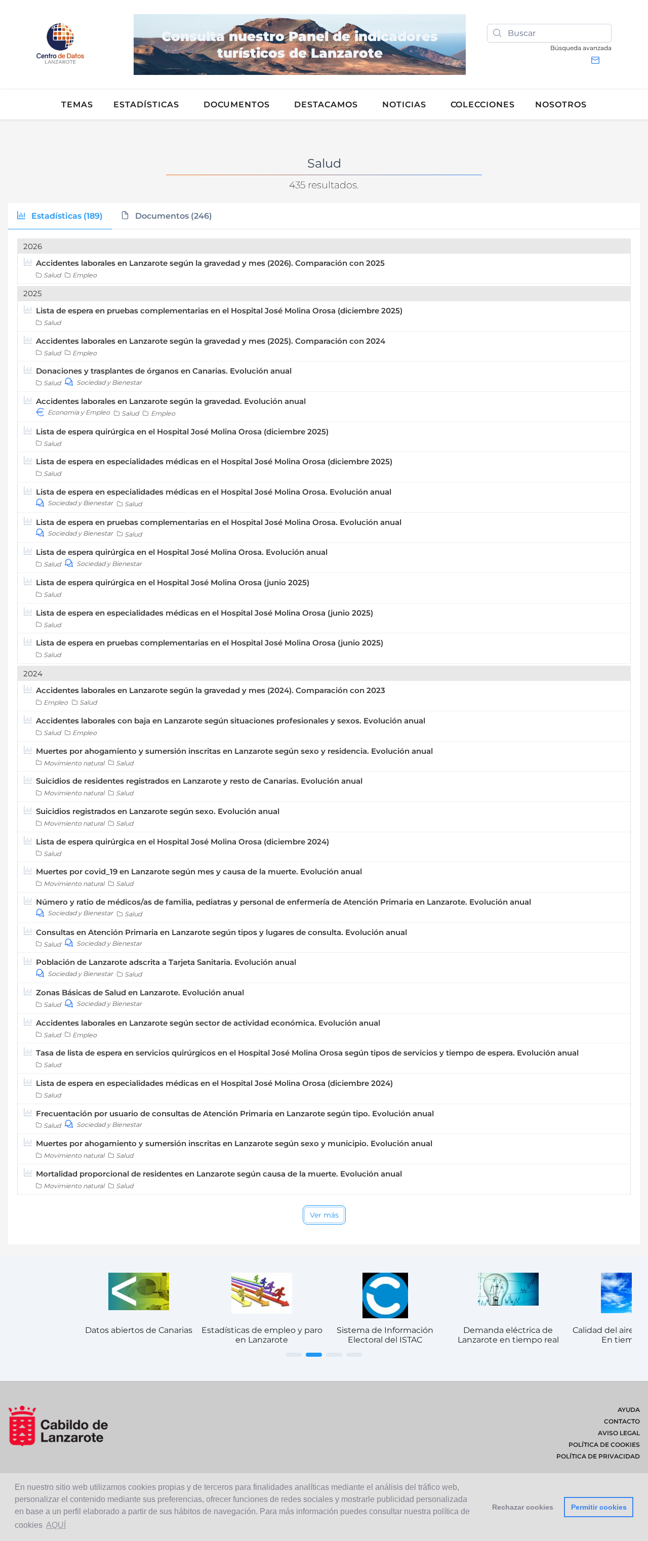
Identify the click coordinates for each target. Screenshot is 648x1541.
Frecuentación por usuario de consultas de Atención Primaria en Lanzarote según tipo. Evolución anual (235, 1113)
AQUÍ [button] (56, 1525)
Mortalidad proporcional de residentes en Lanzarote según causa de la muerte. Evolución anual (219, 1174)
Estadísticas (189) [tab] (66, 216)
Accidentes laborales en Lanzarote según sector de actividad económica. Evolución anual (208, 1023)
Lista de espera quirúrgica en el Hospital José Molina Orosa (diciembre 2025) (182, 431)
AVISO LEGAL (619, 1433)
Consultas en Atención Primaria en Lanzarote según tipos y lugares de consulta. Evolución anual (221, 932)
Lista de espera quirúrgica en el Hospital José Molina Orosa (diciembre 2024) (182, 841)
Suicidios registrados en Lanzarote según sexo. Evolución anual (157, 811)
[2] (314, 1355)
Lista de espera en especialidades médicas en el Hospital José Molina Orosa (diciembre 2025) (214, 461)
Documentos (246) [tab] (172, 216)
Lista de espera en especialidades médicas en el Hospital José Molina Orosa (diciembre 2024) (214, 1083)
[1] (294, 1355)
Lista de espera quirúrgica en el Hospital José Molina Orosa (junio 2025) (172, 582)
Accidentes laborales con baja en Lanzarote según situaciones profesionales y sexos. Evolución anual (230, 720)
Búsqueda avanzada (581, 48)
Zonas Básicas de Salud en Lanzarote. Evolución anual (140, 992)
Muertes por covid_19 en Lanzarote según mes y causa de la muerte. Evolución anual (199, 871)
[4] (354, 1355)
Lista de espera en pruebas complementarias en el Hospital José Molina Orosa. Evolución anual (218, 522)
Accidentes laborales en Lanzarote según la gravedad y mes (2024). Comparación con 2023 (210, 690)
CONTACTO (622, 1421)
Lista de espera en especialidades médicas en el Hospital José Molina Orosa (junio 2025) (204, 613)
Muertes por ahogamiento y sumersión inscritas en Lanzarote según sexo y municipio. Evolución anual (234, 1143)
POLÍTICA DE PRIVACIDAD (598, 1456)
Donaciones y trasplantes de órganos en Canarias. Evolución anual (164, 371)
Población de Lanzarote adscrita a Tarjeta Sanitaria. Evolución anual (166, 962)
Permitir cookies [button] (599, 1507)
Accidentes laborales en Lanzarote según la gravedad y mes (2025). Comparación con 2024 (210, 341)
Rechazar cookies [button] (522, 1507)
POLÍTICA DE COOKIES (604, 1444)
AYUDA (629, 1409)
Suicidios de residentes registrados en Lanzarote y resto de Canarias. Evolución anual (199, 781)
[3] (334, 1355)
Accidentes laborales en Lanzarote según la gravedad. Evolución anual (171, 401)
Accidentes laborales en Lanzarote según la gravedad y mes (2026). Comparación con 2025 (210, 263)
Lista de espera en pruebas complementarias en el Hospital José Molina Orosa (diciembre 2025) (219, 310)
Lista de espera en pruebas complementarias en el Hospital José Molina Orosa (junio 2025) (209, 642)
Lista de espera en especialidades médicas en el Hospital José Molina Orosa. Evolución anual (213, 492)
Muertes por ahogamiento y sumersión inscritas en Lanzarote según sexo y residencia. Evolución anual (234, 751)
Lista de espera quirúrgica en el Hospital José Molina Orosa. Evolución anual (182, 552)
